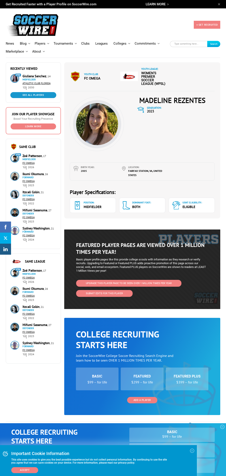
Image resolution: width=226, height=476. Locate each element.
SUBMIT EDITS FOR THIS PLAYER (104, 293)
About (36, 51)
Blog (23, 43)
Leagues (101, 43)
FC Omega (29, 163)
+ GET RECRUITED (207, 24)
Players (40, 43)
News (10, 43)
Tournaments (63, 43)
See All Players (33, 95)
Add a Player (142, 400)
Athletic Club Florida (37, 83)
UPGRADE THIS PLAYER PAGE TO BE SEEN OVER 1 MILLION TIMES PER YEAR (129, 283)
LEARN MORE (156, 4)
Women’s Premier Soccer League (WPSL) (153, 78)
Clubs (85, 43)
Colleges (119, 43)
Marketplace (15, 51)
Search (214, 44)
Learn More (33, 126)
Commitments (145, 43)
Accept (25, 470)
